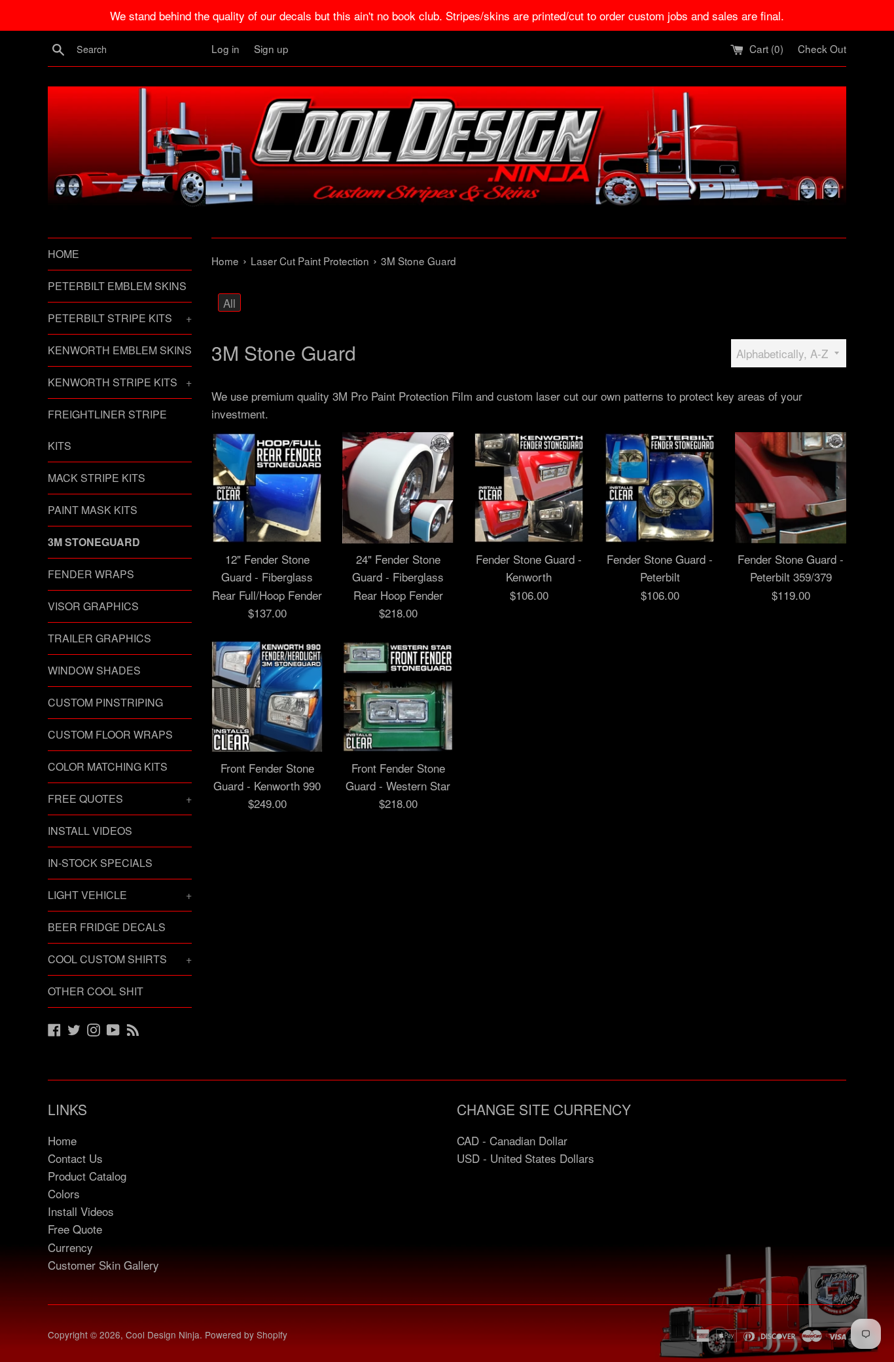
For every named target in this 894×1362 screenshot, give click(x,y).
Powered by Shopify (246, 1334)
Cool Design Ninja (163, 1334)
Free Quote (75, 1229)
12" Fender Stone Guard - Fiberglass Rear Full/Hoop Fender (267, 576)
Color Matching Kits (108, 766)
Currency (70, 1247)
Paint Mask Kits (92, 509)
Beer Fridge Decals (107, 926)
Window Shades (94, 670)
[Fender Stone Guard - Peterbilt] (659, 487)
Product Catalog (87, 1176)
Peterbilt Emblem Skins (117, 285)
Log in (225, 48)
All (229, 303)
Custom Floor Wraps (110, 734)
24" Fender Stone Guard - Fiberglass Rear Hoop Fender (398, 576)
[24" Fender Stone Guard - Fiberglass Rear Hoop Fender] (398, 487)
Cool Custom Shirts (120, 958)
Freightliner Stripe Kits (107, 430)
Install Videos (90, 830)
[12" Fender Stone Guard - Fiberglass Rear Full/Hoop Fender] (267, 487)
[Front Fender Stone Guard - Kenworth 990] (267, 696)
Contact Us (75, 1158)
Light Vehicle (120, 894)
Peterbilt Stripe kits (120, 317)
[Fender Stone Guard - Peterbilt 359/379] (790, 487)
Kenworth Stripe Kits (120, 382)
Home (63, 253)
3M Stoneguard (94, 541)
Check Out (822, 48)
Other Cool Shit (95, 991)
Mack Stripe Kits (96, 477)
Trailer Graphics (99, 638)
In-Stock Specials (100, 862)
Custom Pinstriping (105, 702)
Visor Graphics (93, 606)
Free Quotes (120, 798)
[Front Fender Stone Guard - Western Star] (398, 696)
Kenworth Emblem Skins (120, 350)
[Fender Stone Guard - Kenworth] (528, 487)
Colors (64, 1193)
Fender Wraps (91, 573)
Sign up (271, 48)
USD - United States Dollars (525, 1158)
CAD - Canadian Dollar (512, 1140)
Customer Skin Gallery (103, 1265)
